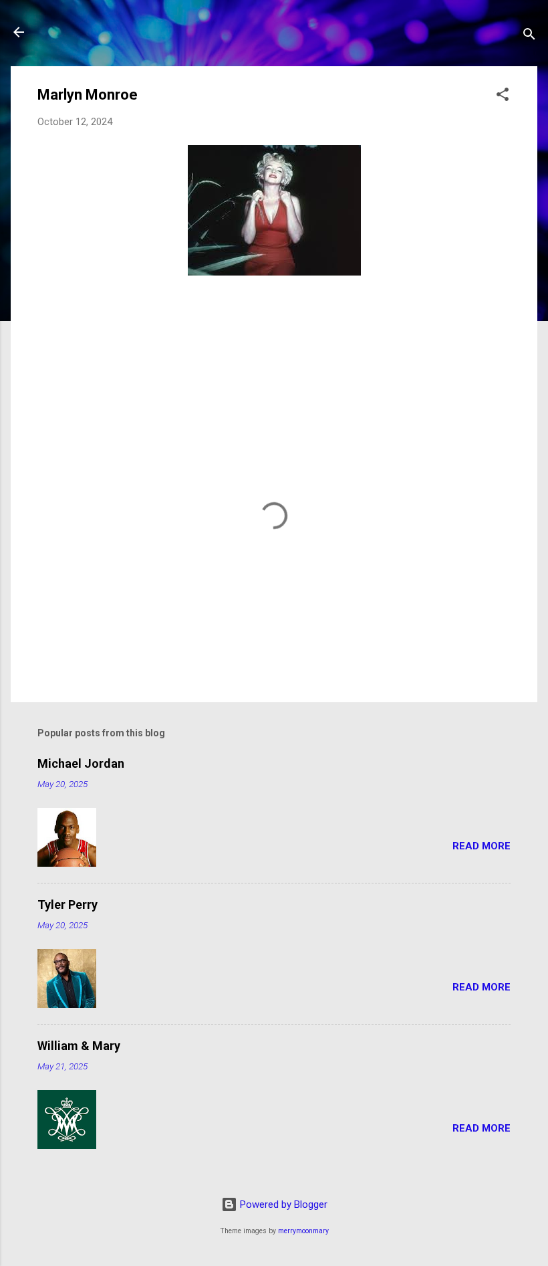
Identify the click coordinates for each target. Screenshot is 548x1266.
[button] (503, 96)
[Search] (529, 36)
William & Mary (78, 1046)
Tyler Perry (67, 905)
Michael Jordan (80, 763)
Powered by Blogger (282, 1204)
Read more (481, 846)
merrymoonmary (303, 1231)
